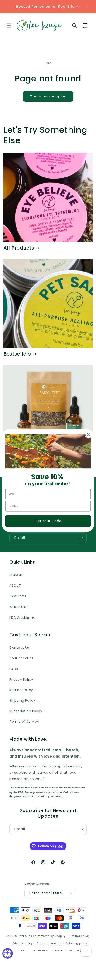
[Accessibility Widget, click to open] (7, 953)
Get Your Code (48, 520)
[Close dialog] (89, 434)
